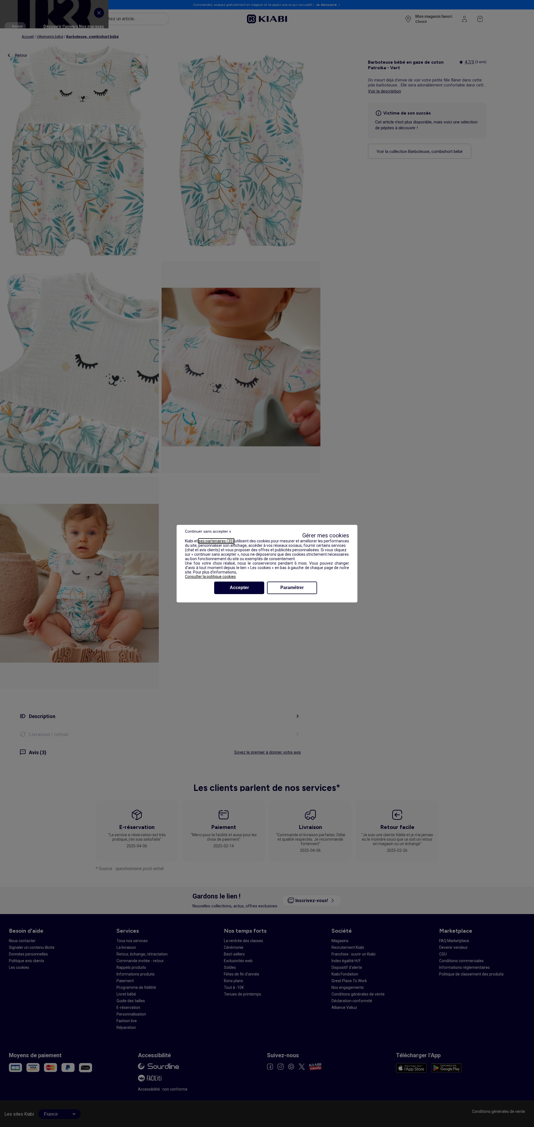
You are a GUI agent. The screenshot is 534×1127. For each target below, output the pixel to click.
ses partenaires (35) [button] (216, 541)
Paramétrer (292, 587)
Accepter (239, 587)
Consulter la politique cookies (210, 576)
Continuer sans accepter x (208, 531)
